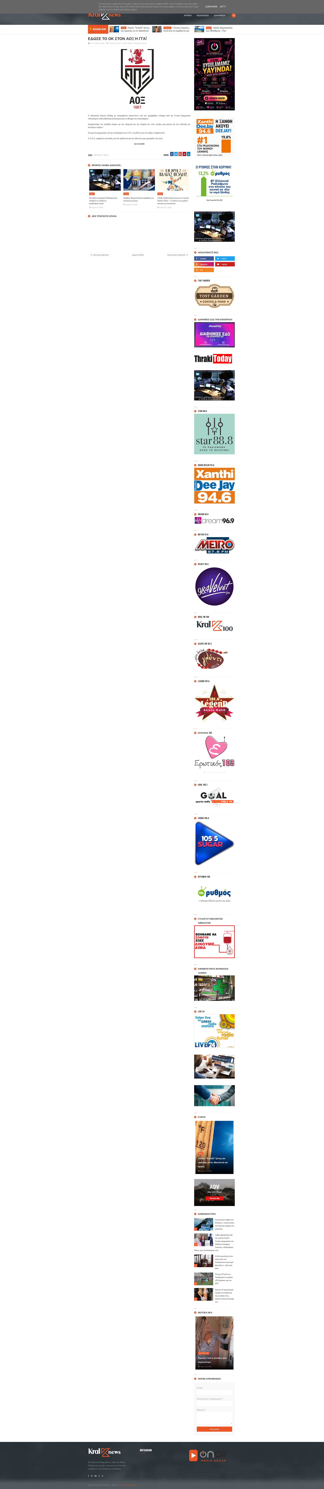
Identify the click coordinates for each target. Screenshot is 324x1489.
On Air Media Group (129, 1485)
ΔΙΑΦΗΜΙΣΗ (219, 15)
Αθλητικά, (98, 155)
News (124, 28)
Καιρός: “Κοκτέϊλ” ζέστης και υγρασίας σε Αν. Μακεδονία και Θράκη (213, 1162)
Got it (223, 6)
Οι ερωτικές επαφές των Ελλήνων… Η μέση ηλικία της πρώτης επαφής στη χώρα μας (224, 1224)
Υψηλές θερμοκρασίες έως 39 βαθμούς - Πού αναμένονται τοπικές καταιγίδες (135, 30)
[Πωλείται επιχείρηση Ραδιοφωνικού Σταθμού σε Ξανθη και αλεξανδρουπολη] (103, 200)
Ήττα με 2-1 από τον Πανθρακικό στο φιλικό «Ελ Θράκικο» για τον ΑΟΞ (224, 1278)
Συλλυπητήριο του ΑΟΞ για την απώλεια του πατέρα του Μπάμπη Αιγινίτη (177, 30)
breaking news (99, 29)
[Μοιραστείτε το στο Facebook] (172, 154)
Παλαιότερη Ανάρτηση (176, 255)
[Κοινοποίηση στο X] (176, 154)
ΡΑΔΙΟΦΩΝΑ (203, 15)
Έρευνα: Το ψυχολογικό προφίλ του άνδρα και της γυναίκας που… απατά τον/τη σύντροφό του (224, 1295)
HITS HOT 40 (204, 1353)
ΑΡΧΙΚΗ (188, 15)
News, (106, 155)
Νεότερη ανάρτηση (101, 255)
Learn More (211, 6)
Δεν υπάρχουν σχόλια (139, 43)
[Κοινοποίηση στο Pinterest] (184, 154)
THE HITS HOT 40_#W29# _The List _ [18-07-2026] (213, 1359)
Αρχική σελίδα (138, 255)
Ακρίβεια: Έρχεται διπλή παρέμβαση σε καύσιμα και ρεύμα (138, 199)
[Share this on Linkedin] (188, 154)
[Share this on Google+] (180, 154)
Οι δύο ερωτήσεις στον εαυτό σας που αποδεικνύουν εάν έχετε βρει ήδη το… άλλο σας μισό (224, 1262)
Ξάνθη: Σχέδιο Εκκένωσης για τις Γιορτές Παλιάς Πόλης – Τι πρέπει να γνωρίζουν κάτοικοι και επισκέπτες (173, 200)
